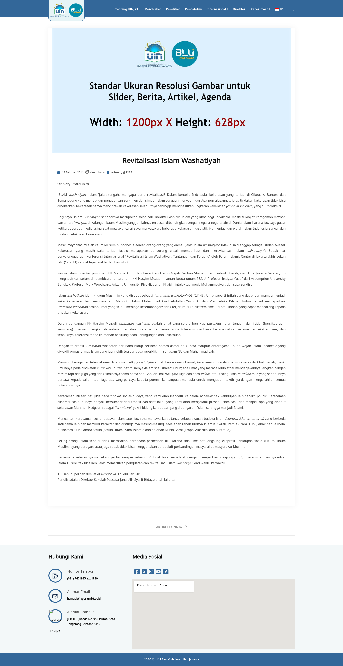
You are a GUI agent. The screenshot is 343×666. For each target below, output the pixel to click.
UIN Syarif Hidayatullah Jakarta (177, 659)
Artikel (115, 172)
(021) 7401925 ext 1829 (82, 578)
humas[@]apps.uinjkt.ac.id (84, 598)
